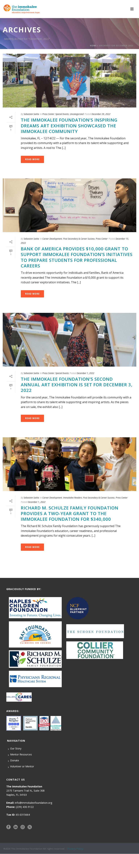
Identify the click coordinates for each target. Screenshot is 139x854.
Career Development (52, 238)
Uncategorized (77, 114)
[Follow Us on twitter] (30, 827)
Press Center (48, 114)
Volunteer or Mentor (22, 766)
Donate (14, 760)
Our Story (15, 748)
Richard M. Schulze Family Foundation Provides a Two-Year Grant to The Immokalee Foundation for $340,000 (69, 513)
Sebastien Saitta (31, 114)
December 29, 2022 (101, 114)
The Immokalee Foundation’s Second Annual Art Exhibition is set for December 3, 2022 (76, 384)
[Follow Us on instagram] (22, 827)
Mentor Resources (21, 754)
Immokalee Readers (72, 497)
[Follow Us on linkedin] (15, 827)
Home (93, 45)
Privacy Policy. (76, 848)
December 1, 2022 (85, 373)
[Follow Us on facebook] (8, 827)
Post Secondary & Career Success (79, 238)
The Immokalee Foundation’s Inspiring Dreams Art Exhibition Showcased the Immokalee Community (69, 125)
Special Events (62, 114)
